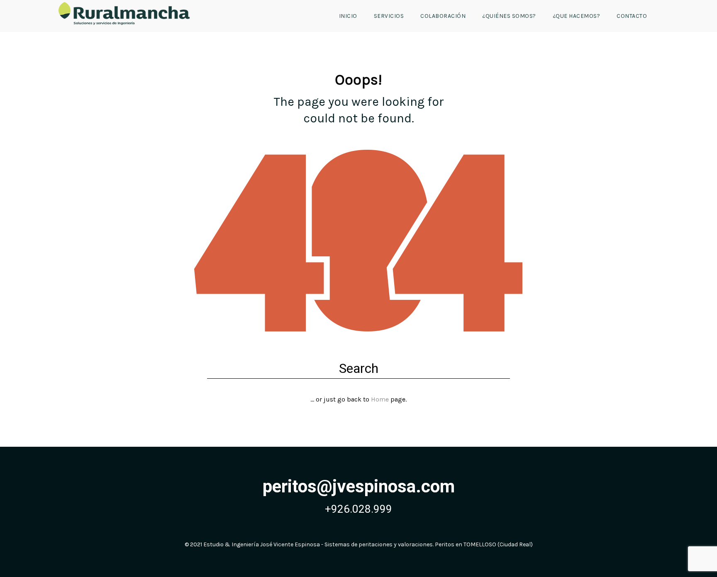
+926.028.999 (358, 509)
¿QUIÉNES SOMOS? (509, 15)
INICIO (348, 15)
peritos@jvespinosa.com (359, 486)
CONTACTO (632, 15)
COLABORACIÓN (443, 15)
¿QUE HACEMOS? (576, 15)
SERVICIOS (389, 15)
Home (380, 399)
